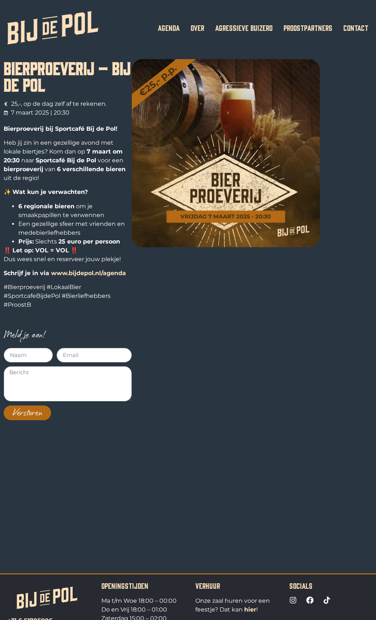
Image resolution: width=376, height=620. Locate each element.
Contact (355, 27)
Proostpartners (307, 27)
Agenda (169, 27)
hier (250, 609)
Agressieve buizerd (243, 27)
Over (197, 27)
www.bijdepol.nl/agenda (88, 273)
